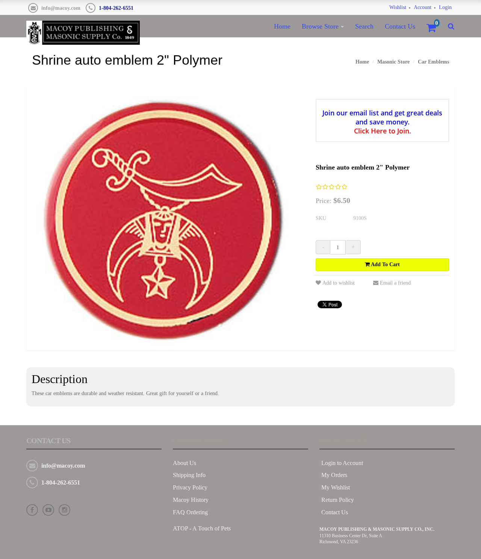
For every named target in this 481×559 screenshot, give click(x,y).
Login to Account (342, 463)
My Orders (334, 475)
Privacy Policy (190, 487)
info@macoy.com (60, 8)
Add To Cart (385, 264)
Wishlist (397, 7)
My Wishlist (335, 487)
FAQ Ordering (190, 512)
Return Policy (337, 500)
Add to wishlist (338, 283)
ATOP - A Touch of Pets (202, 528)
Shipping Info (189, 475)
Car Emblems (433, 62)
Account (422, 7)
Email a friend (395, 283)
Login (445, 7)
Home (282, 26)
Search (364, 26)
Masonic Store (393, 62)
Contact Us (400, 26)
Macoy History (191, 500)
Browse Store (320, 26)
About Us (184, 463)
